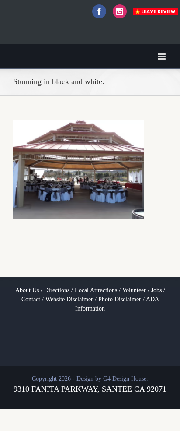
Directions (56, 290)
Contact (30, 299)
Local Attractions (96, 290)
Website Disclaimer (69, 299)
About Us (27, 290)
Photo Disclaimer (119, 299)
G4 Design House (124, 378)
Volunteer (134, 290)
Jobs (156, 290)
